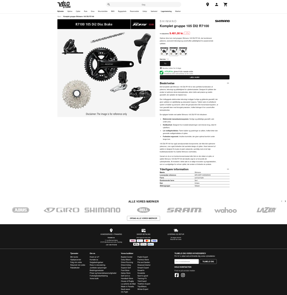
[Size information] (168, 59)
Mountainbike (103, 11)
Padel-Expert (142, 257)
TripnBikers (142, 286)
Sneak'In (140, 270)
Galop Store (125, 273)
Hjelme (69, 11)
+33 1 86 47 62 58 (111, 245)
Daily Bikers (126, 259)
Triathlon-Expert (143, 283)
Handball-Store (127, 278)
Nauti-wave (125, 289)
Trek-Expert (142, 281)
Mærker (178, 11)
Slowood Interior (143, 265)
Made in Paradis (127, 286)
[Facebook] (176, 275)
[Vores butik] (207, 4)
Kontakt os (111, 237)
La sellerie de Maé (128, 283)
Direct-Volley (126, 265)
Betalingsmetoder (97, 270)
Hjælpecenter (75, 259)
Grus (92, 11)
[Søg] (108, 4)
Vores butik (94, 278)
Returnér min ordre (77, 265)
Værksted (154, 11)
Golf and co (125, 275)
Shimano (168, 21)
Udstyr (144, 11)
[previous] (281, 201)
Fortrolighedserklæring (99, 275)
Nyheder (60, 11)
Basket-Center (126, 257)
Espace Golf (126, 267)
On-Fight (124, 292)
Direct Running (127, 262)
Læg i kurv (194, 77)
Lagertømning (166, 11)
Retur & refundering (97, 265)
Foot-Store (125, 270)
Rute (85, 11)
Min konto (74, 257)
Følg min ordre (76, 262)
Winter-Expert (142, 289)
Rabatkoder (75, 267)
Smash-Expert (143, 267)
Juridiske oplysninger (98, 267)
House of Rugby (127, 281)
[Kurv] (225, 4)
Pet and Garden (143, 262)
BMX (112, 11)
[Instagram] (183, 275)
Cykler (78, 11)
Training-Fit (142, 278)
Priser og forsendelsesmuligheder (103, 273)
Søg (143, 4)
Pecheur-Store (143, 259)
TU (165, 63)
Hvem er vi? (94, 257)
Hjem (59, 16)
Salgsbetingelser (96, 262)
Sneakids (141, 273)
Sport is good (142, 275)
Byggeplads (122, 11)
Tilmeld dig (208, 261)
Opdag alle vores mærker (143, 218)
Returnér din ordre (175, 239)
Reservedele (134, 11)
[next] (285, 201)
